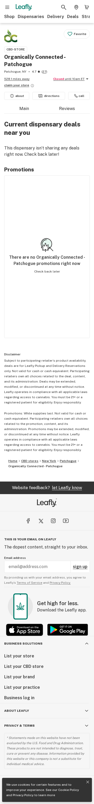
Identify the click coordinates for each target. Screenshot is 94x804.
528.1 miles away (17, 79)
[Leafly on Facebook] (28, 520)
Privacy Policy (23, 795)
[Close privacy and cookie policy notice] (88, 782)
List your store (19, 655)
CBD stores (29, 461)
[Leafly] (24, 7)
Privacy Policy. (60, 583)
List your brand (19, 676)
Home (12, 461)
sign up (80, 566)
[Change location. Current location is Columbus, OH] (76, 7)
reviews (67, 108)
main (24, 108)
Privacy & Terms (19, 725)
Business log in (19, 697)
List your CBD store (24, 666)
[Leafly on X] (40, 521)
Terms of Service (29, 583)
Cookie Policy (68, 790)
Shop (9, 16)
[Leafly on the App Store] (24, 630)
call (81, 96)
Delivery (55, 16)
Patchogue (68, 461)
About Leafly (16, 711)
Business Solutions (23, 643)
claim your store (16, 85)
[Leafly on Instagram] (53, 521)
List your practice (22, 687)
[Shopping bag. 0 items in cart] (87, 7)
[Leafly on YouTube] (66, 521)
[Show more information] (32, 86)
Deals (73, 16)
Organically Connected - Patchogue (35, 466)
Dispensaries (31, 16)
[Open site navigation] (7, 7)
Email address (15, 558)
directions (52, 96)
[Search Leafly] (64, 7)
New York (49, 461)
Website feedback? (47, 487)
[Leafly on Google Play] (67, 630)
